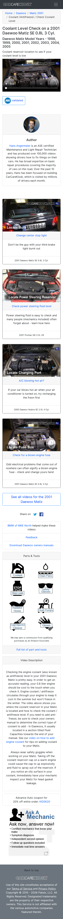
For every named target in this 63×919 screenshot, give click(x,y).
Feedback (31, 537)
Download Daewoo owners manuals (31, 545)
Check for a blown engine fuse (31, 455)
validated (17, 100)
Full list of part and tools (31, 649)
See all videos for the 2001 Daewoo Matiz (31, 499)
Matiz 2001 (36, 13)
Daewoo (21, 13)
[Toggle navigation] (55, 4)
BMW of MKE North (20, 525)
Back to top (31, 870)
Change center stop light (31, 235)
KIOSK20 (44, 801)
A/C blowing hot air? (31, 380)
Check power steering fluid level (31, 306)
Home (8, 13)
